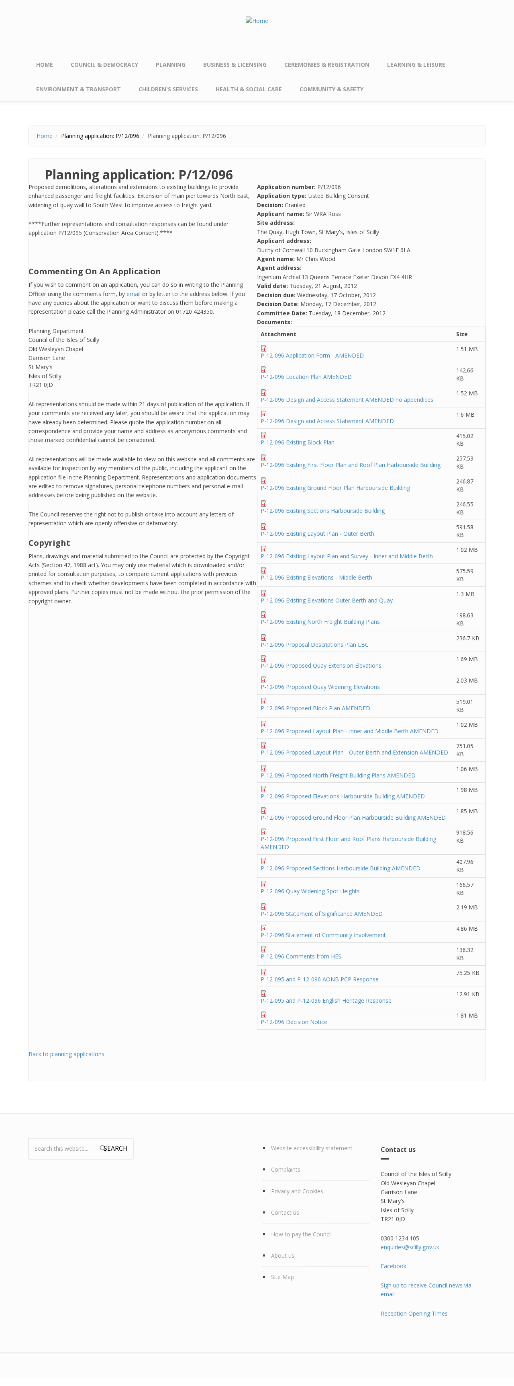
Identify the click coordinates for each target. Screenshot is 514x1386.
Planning (171, 64)
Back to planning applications (66, 1054)
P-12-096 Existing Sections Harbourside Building (323, 510)
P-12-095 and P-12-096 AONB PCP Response (320, 979)
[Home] (257, 20)
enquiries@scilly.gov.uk (410, 1247)
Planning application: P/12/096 (100, 136)
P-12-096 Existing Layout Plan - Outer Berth (317, 533)
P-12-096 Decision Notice (294, 1022)
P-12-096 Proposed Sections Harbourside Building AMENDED (340, 868)
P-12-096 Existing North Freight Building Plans (320, 621)
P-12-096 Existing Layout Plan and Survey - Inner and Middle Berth (347, 556)
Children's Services (168, 89)
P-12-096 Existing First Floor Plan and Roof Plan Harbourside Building (351, 465)
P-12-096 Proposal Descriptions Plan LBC (315, 644)
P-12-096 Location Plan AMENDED (306, 376)
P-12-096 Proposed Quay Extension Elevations (321, 665)
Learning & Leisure (416, 64)
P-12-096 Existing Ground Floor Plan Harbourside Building (335, 487)
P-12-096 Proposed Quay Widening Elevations (320, 687)
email (133, 294)
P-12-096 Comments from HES (301, 956)
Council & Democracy (104, 64)
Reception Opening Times (414, 1313)
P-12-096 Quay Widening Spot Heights (310, 891)
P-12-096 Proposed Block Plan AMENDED (315, 708)
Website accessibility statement (312, 1148)
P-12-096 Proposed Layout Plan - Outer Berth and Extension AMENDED (354, 752)
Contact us (285, 1212)
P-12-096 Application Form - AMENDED (312, 355)
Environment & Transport (78, 89)
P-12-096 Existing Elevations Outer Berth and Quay (327, 600)
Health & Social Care (249, 89)
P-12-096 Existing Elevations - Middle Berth (316, 577)
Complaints (285, 1169)
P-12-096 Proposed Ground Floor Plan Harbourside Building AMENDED (353, 817)
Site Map (282, 1277)
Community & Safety (331, 89)
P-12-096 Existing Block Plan (298, 442)
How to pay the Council (301, 1234)
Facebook (393, 1266)
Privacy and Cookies (297, 1191)
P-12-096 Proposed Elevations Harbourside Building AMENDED (343, 796)
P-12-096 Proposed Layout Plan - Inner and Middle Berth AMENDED (350, 731)
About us (282, 1255)
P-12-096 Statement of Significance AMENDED (322, 913)
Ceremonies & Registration (326, 64)
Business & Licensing (235, 64)
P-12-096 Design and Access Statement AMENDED (327, 421)
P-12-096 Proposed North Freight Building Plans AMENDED (338, 775)
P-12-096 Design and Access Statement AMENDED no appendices (347, 399)
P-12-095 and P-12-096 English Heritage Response (326, 1000)
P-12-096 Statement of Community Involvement (323, 935)
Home (44, 64)
